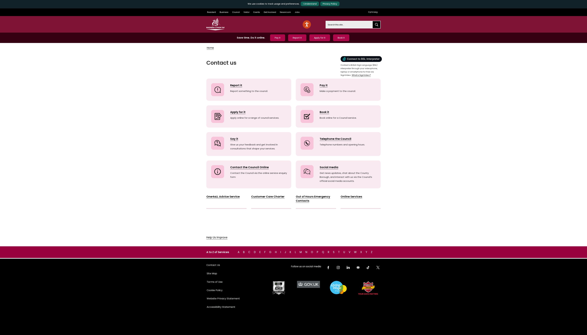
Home (210, 48)
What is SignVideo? (361, 75)
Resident (211, 12)
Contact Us (213, 265)
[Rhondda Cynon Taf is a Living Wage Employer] (338, 287)
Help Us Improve (216, 237)
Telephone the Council (335, 139)
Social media (329, 167)
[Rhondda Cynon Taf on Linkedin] (348, 267)
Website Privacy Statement (223, 298)
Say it (234, 139)
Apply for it (238, 112)
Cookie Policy (215, 290)
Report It (297, 37)
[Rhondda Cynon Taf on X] (378, 267)
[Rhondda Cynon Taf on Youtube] (358, 267)
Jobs (297, 12)
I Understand (310, 3)
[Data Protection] (368, 288)
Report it (236, 85)
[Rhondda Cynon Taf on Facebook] (328, 267)
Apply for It (319, 37)
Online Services (351, 196)
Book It (341, 37)
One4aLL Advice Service (223, 196)
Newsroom (285, 12)
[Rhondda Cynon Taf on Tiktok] (368, 267)
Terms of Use (215, 282)
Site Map (212, 273)
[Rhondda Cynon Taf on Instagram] (338, 267)
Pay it (324, 85)
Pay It (278, 37)
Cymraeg (373, 12)
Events (256, 12)
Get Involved (270, 12)
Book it (324, 112)
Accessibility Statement (221, 307)
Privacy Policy (330, 3)
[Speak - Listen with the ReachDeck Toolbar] (307, 24)
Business (224, 12)
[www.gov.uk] (278, 288)
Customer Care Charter (267, 196)
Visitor (247, 12)
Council (236, 12)
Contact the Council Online (249, 167)
